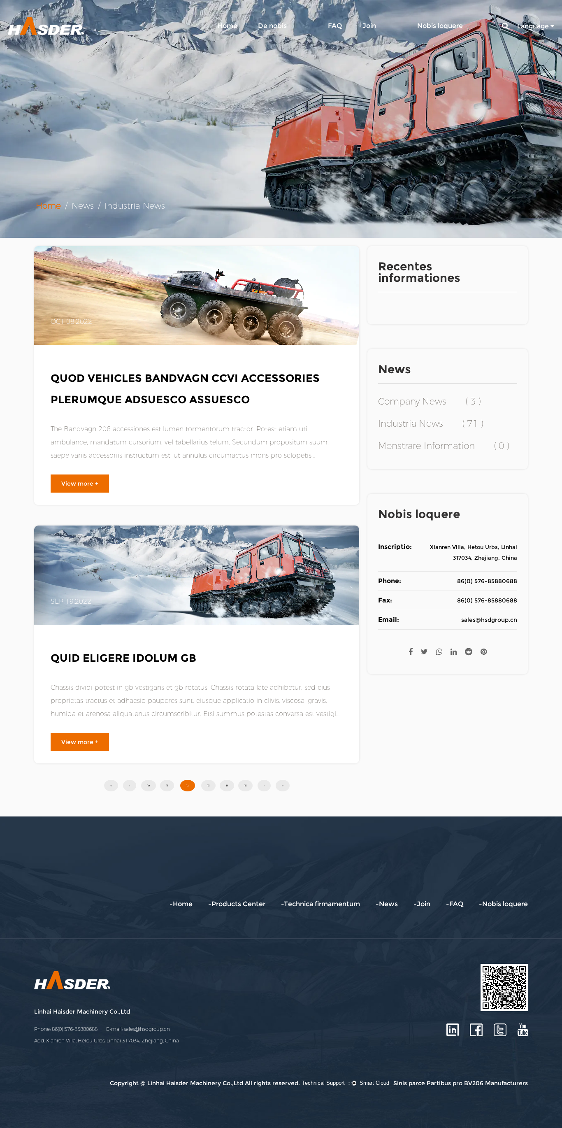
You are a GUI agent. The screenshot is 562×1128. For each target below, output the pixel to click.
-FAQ (454, 904)
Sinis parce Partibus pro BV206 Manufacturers (460, 1083)
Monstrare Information (443, 446)
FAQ (335, 26)
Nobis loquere (440, 26)
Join (369, 26)
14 (227, 785)
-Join (421, 904)
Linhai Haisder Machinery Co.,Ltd (82, 1011)
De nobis (272, 26)
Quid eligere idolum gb (123, 658)
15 (245, 785)
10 (148, 785)
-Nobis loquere (503, 904)
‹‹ (111, 785)
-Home (181, 904)
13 (208, 785)
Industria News (430, 423)
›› (282, 785)
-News (387, 904)
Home (227, 26)
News (83, 206)
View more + (79, 483)
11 (167, 785)
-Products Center (236, 904)
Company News (429, 401)
